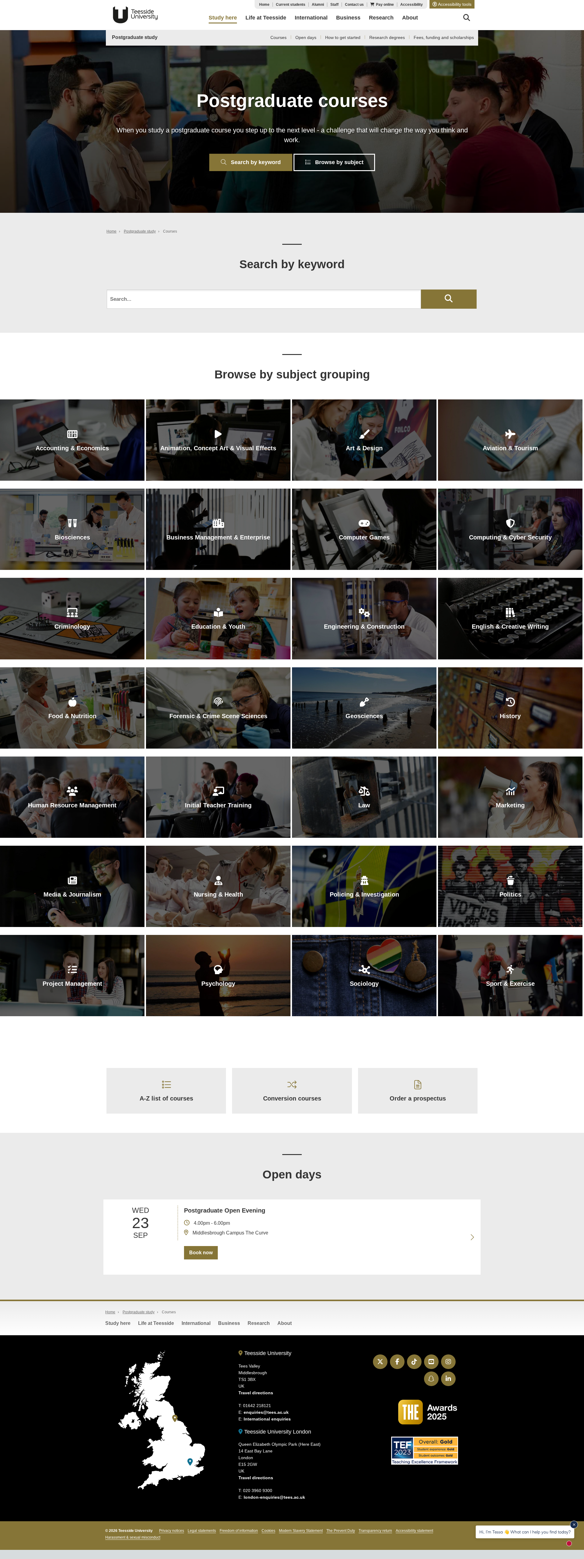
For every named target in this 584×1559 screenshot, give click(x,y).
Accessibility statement (414, 1531)
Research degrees (387, 37)
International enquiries (267, 1419)
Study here (117, 1323)
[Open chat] (572, 1545)
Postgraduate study (135, 37)
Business (229, 1323)
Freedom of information (239, 1531)
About (284, 1323)
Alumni (318, 4)
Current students (290, 4)
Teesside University (135, 15)
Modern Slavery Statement (301, 1531)
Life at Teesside (156, 1323)
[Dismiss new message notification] (574, 1525)
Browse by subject (338, 162)
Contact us (354, 4)
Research (259, 1323)
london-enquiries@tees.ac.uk (274, 1497)
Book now (201, 1252)
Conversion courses (292, 1098)
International (196, 1323)
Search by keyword (255, 162)
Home (264, 4)
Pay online (385, 4)
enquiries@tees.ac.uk (266, 1412)
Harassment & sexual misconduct (132, 1537)
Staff (334, 4)
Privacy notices (171, 1531)
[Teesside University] (175, 1418)
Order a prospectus (418, 1098)
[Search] (466, 19)
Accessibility (411, 4)
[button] (451, 4)
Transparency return (375, 1531)
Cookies (268, 1531)
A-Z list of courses (166, 1098)
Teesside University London (277, 1432)
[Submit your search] (449, 299)
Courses (278, 37)
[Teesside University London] (190, 1462)
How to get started (342, 37)
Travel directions (255, 1392)
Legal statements (202, 1531)
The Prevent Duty (340, 1531)
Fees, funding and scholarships (444, 37)
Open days (305, 37)
